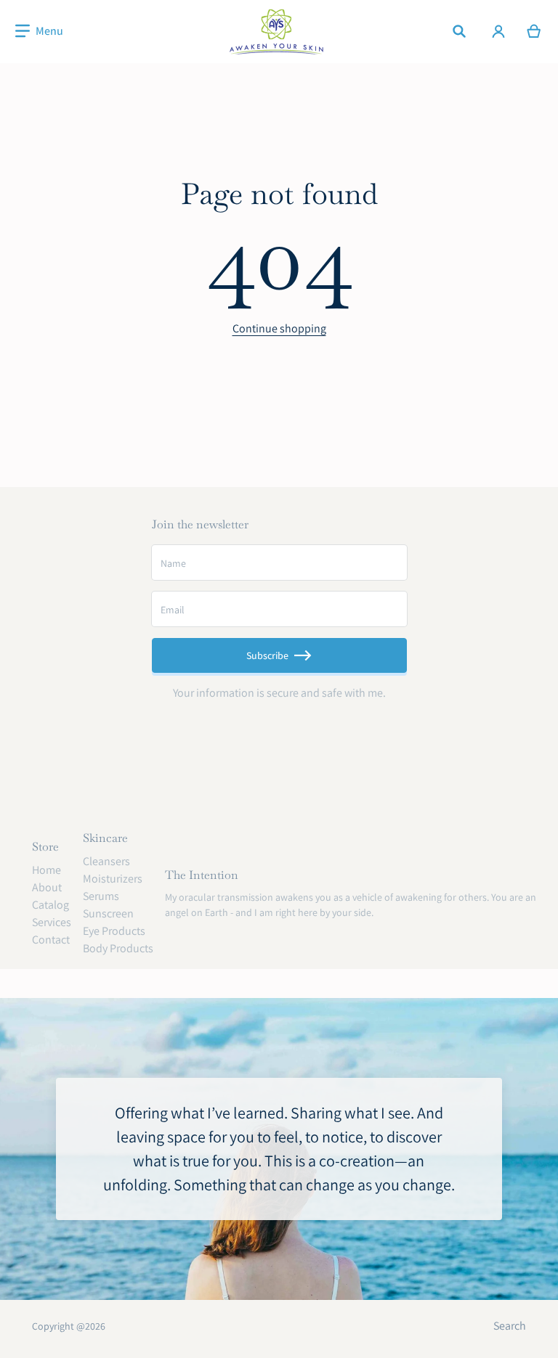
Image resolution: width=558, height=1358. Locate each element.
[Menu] (39, 31)
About (47, 887)
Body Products (118, 948)
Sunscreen (108, 913)
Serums (101, 896)
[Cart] (534, 31)
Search (509, 1325)
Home (46, 870)
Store (45, 846)
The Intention (201, 875)
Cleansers (106, 861)
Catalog (50, 904)
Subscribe (267, 655)
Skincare (105, 838)
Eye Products (114, 930)
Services (51, 922)
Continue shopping (279, 328)
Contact (51, 939)
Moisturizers (112, 878)
